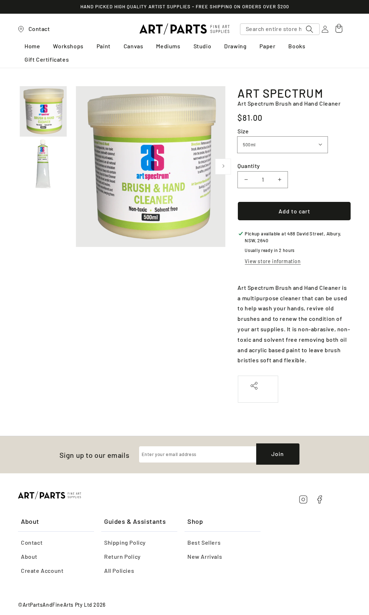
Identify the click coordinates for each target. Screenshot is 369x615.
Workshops (68, 46)
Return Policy (122, 556)
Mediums (168, 46)
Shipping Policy (125, 542)
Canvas (133, 46)
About (29, 556)
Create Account (42, 570)
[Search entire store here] (309, 29)
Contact (32, 542)
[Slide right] (223, 166)
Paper (267, 46)
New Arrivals (204, 556)
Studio (203, 46)
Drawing (235, 46)
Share (258, 393)
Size (243, 131)
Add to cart (294, 211)
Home (32, 46)
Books (296, 46)
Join (277, 453)
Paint (104, 46)
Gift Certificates (47, 60)
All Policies (119, 570)
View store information (273, 261)
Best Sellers (204, 542)
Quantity (248, 165)
